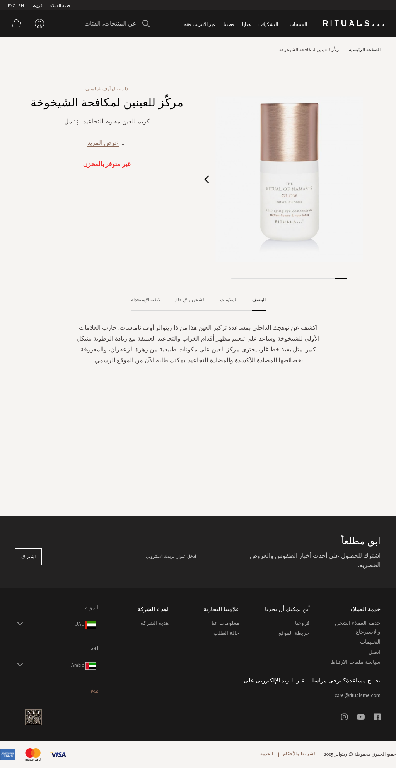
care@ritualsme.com (358, 695)
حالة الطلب (226, 633)
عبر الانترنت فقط (199, 24)
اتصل (375, 652)
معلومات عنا (225, 623)
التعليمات (370, 642)
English (16, 5)
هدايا (246, 24)
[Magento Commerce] (353, 24)
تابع (94, 690)
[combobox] (115, 23)
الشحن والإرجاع (190, 299)
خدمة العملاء (60, 5)
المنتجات (298, 24)
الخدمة (266, 753)
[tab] (255, 300)
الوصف (259, 299)
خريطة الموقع (294, 633)
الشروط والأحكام (299, 753)
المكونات (228, 299)
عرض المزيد (103, 142)
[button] (206, 179)
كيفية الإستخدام (145, 299)
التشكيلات (268, 24)
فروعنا (37, 5)
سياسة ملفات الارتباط (356, 662)
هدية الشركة (154, 623)
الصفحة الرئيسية (365, 49)
